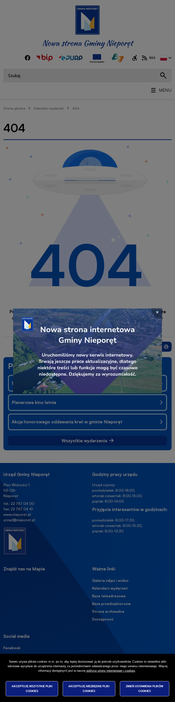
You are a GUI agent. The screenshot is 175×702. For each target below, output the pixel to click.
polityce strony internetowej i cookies (110, 670)
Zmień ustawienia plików (144, 688)
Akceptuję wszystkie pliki (32, 688)
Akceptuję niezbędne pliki (88, 688)
